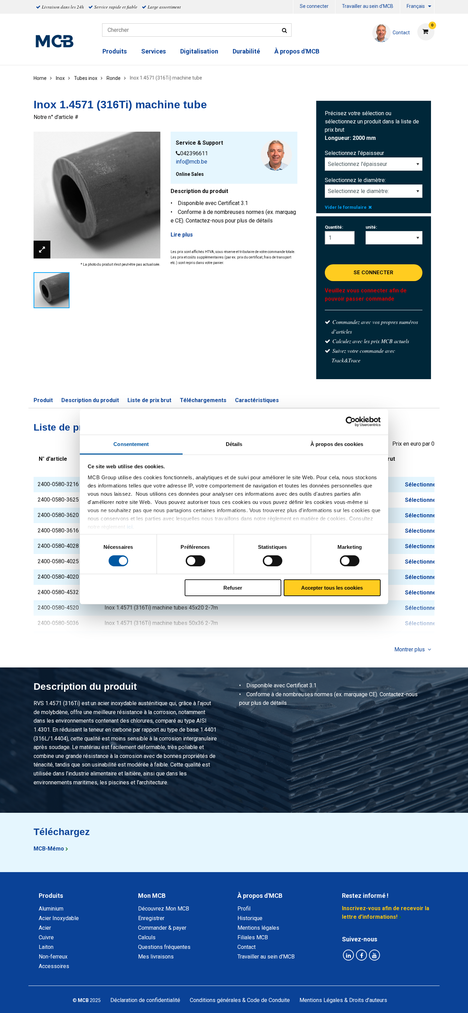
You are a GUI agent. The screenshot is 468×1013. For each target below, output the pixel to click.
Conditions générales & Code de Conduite (240, 1000)
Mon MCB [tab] (151, 895)
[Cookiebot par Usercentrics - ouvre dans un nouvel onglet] (351, 422)
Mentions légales (258, 928)
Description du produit (90, 400)
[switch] (195, 560)
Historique (249, 918)
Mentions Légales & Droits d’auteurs (343, 1000)
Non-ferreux (53, 956)
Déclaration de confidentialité (145, 1000)
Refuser (232, 588)
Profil (243, 908)
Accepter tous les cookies (332, 588)
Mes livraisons (156, 956)
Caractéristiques (257, 400)
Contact (246, 947)
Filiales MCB (252, 937)
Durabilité (246, 51)
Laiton (46, 947)
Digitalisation (199, 51)
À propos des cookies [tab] (336, 444)
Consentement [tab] (131, 444)
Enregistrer (151, 918)
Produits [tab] (51, 895)
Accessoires (54, 966)
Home (40, 78)
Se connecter (314, 6)
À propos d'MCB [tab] (259, 895)
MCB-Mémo (49, 848)
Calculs (147, 937)
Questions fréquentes (164, 947)
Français (416, 6)
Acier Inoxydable (59, 918)
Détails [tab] (234, 444)
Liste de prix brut (149, 400)
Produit (43, 400)
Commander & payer (162, 928)
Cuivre (46, 937)
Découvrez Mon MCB (163, 908)
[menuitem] (314, 7)
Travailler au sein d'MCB (367, 6)
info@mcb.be (191, 161)
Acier (45, 928)
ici (130, 526)
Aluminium (51, 908)
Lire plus (182, 234)
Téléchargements (203, 400)
